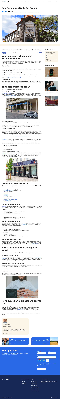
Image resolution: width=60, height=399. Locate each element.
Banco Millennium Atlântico (8, 190)
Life (39, 1)
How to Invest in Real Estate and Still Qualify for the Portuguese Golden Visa (51, 107)
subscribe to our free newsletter (21, 135)
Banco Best (6, 194)
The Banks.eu (20, 309)
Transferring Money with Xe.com (50, 79)
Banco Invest (6, 195)
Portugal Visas (34, 385)
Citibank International (7, 200)
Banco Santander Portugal (7, 122)
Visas (29, 1)
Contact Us (24, 383)
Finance (44, 1)
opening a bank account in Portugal (14, 77)
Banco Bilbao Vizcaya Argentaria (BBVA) (10, 199)
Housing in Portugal (35, 389)
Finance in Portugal (35, 387)
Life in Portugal (34, 381)
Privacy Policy (52, 397)
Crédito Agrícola (6, 189)
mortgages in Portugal (10, 95)
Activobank (4, 206)
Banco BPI (4, 152)
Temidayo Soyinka (7, 326)
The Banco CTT (25, 224)
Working (50, 1)
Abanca (5, 201)
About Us (23, 381)
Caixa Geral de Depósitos (6, 93)
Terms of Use (56, 397)
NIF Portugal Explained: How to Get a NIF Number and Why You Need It (51, 93)
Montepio (5, 191)
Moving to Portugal (22, 1)
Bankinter (5, 196)
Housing (34, 1)
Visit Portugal (33, 383)
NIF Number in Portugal (33, 243)
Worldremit (6, 269)
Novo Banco (4, 139)
